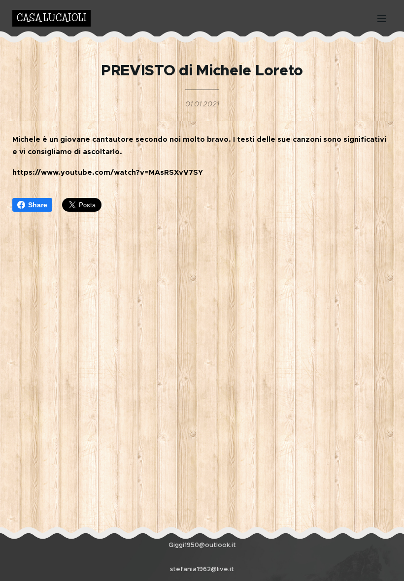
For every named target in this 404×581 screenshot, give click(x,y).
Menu (382, 18)
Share (37, 205)
